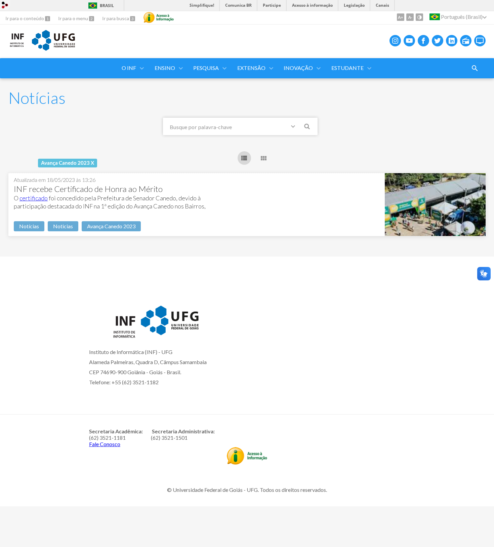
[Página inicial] (16, 45)
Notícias (29, 226)
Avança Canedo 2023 (111, 226)
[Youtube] (409, 40)
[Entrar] (5, 6)
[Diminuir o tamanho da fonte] (410, 17)
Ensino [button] (165, 68)
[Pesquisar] (307, 127)
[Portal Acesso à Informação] (247, 462)
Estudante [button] (347, 68)
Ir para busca (116, 18)
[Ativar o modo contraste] (419, 17)
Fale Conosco (104, 444)
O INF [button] (129, 68)
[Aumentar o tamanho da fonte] (400, 17)
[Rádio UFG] (465, 40)
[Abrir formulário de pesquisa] (475, 68)
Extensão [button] (251, 68)
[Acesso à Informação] (158, 17)
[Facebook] (423, 40)
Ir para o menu (73, 18)
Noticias (63, 226)
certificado (33, 198)
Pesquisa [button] (206, 68)
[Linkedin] (451, 40)
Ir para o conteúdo (25, 18)
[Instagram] (395, 40)
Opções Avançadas (294, 127)
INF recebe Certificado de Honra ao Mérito (88, 189)
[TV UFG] (480, 40)
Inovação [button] (298, 68)
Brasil (107, 5)
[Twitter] (437, 40)
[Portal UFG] (53, 48)
